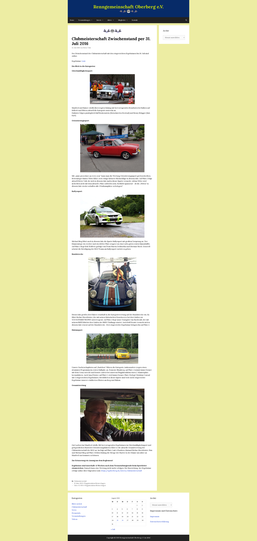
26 (122, 520)
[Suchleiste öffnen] (186, 20)
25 (117, 520)
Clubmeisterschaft (80, 481)
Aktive (109, 20)
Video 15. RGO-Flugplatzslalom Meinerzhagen (90, 485)
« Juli (113, 529)
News (74, 510)
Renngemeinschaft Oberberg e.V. (128, 7)
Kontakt (135, 20)
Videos (74, 519)
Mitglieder (122, 20)
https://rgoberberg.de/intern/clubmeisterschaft (121, 471)
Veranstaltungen (84, 20)
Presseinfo (76, 513)
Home (72, 20)
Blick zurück (77, 504)
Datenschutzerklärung (159, 522)
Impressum (154, 516)
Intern (98, 20)
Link (83, 61)
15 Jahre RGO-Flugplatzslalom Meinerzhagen (89, 483)
